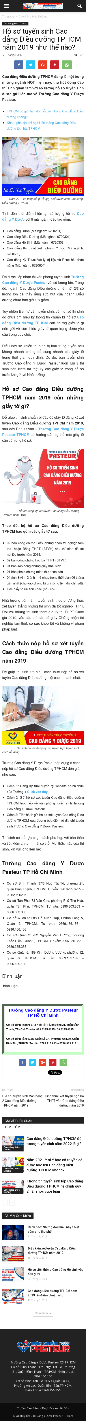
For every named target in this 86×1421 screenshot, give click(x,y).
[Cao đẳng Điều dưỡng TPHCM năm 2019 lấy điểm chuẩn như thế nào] (13, 1296)
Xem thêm (41, 1313)
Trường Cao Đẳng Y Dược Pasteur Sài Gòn (43, 1408)
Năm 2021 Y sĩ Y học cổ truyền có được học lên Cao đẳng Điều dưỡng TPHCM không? (54, 1165)
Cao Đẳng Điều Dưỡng (15, 23)
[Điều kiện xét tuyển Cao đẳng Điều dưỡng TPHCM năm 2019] (13, 1253)
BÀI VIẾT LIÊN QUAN (18, 1121)
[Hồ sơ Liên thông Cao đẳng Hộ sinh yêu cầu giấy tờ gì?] (13, 1275)
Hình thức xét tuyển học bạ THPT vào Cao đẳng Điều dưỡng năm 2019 (64, 1100)
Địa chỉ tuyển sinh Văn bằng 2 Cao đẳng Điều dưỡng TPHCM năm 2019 (22, 1100)
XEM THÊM (12, 1127)
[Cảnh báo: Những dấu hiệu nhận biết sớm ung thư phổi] (13, 1232)
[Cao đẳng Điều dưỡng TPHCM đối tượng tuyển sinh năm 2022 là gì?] (13, 1143)
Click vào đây (37, 791)
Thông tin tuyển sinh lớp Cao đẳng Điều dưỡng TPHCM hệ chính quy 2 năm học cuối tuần (54, 1186)
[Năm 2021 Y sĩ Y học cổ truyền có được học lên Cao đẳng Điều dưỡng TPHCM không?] (13, 1165)
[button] (80, 6)
